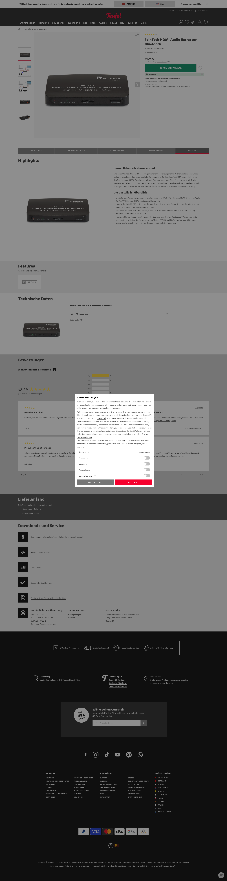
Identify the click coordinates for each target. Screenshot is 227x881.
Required (82, 452)
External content (85, 476)
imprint (80, 447)
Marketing (83, 464)
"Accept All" (104, 427)
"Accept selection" (84, 437)
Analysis (82, 458)
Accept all (133, 482)
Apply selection (95, 482)
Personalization (85, 470)
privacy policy (136, 443)
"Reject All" (101, 418)
